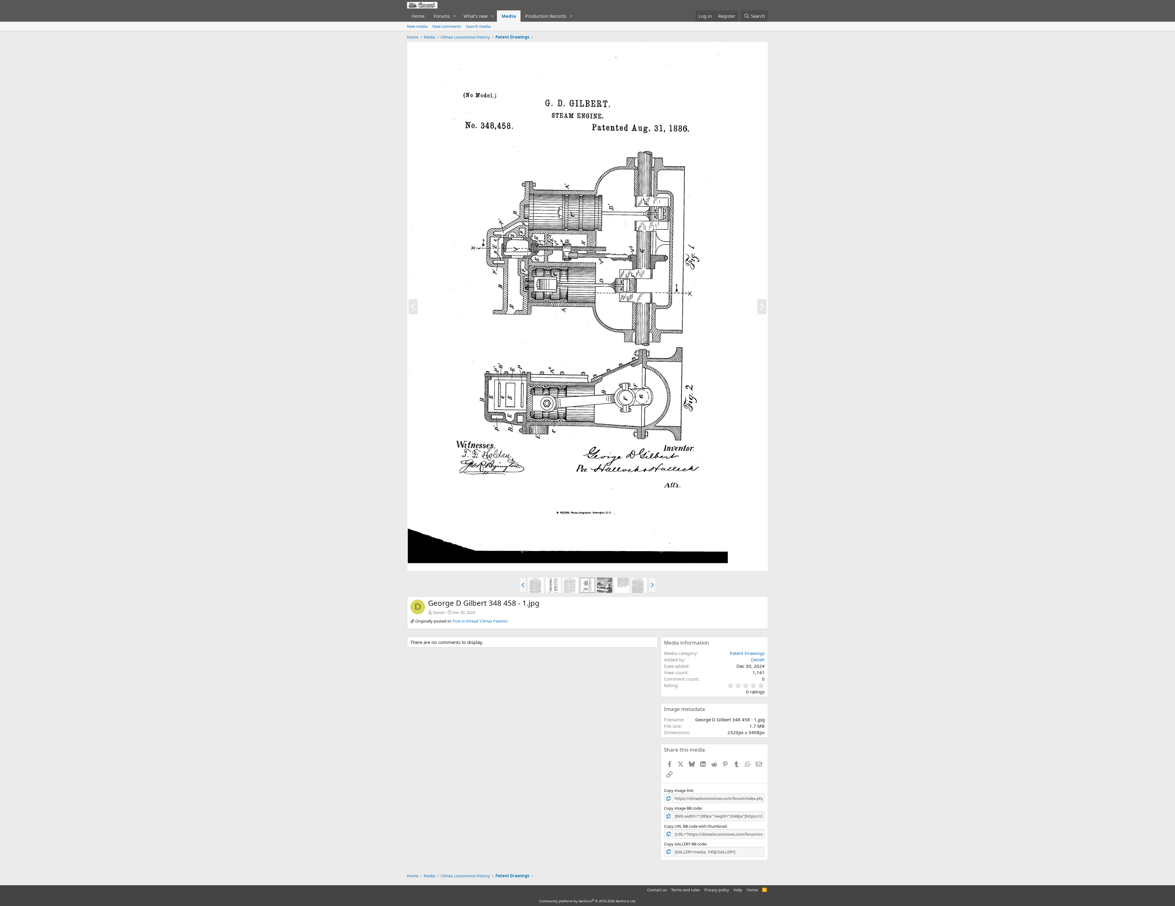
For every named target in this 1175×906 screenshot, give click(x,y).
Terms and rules (685, 890)
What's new (476, 16)
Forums (442, 16)
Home (418, 16)
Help (737, 890)
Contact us (657, 890)
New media (417, 26)
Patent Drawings (747, 653)
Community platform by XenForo (587, 901)
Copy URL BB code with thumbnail (695, 826)
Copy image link (678, 790)
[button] (454, 16)
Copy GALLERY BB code (685, 844)
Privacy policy (716, 890)
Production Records (545, 16)
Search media (478, 26)
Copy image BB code (682, 808)
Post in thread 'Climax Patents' (480, 621)
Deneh (439, 612)
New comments (446, 26)
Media (509, 16)
